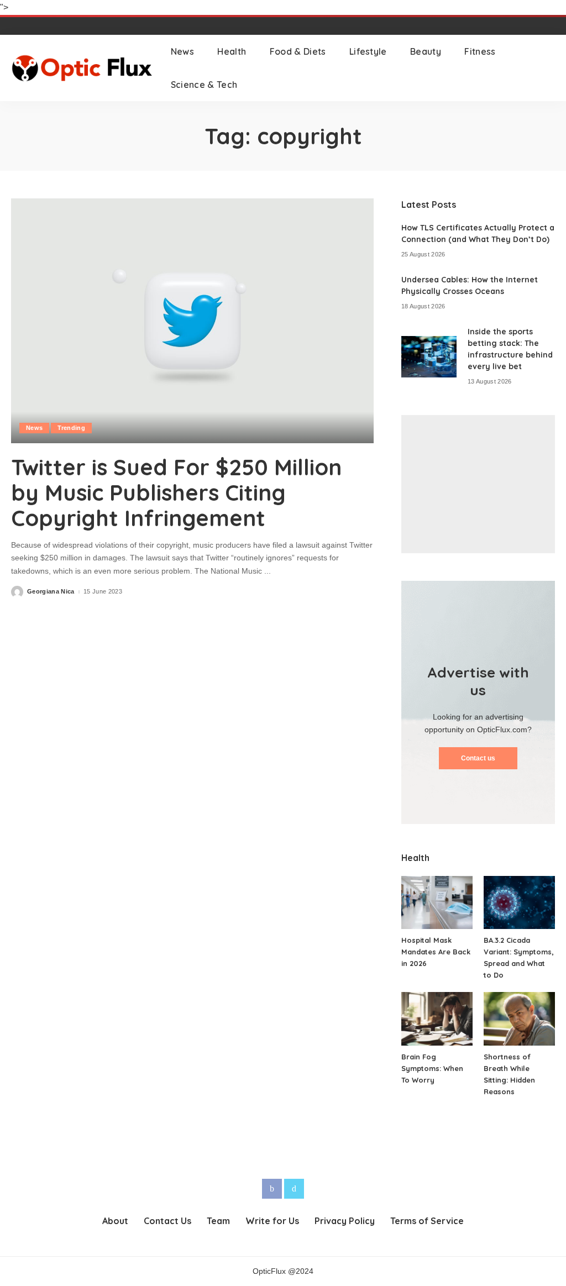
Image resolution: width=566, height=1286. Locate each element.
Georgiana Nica (51, 592)
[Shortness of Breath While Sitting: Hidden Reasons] (519, 1019)
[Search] (548, 68)
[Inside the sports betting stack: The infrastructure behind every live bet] (429, 356)
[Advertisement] (478, 484)
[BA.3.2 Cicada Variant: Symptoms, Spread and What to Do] (519, 903)
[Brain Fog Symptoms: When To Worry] (437, 1019)
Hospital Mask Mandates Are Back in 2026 (435, 952)
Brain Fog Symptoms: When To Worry (432, 1068)
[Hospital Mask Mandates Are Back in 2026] (437, 903)
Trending (71, 427)
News (34, 427)
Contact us (478, 758)
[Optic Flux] (82, 68)
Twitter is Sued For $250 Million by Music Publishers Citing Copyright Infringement (176, 492)
